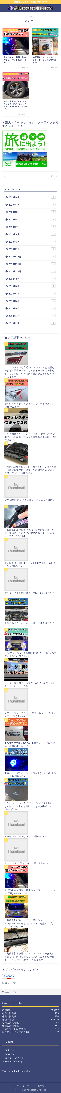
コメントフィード (14, 1058)
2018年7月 (31, 293)
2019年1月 (31, 249)
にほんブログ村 (10, 982)
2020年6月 (31, 197)
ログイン (10, 1050)
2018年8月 (31, 286)
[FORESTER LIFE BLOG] (30, 9)
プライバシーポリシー (25, 1086)
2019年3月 (31, 242)
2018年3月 (31, 323)
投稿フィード (12, 1054)
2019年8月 (31, 219)
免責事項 (41, 1086)
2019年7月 (31, 227)
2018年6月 (31, 301)
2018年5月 (31, 308)
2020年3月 (31, 212)
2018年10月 (31, 271)
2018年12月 (31, 256)
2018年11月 (31, 264)
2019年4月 (31, 234)
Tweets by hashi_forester (16, 1071)
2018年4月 (31, 316)
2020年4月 (31, 205)
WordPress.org (13, 1061)
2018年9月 (31, 279)
